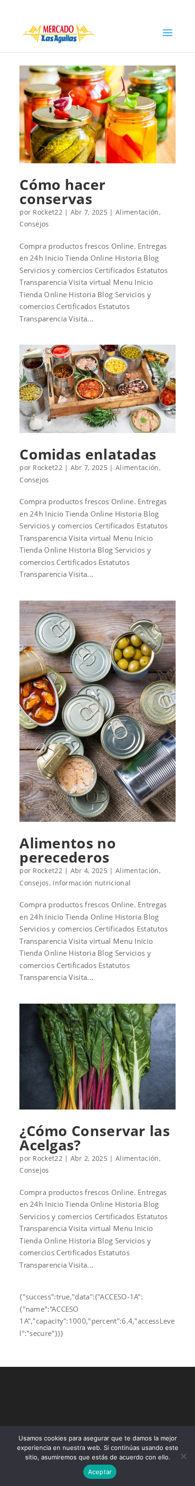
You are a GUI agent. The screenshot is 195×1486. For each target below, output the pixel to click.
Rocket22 (47, 211)
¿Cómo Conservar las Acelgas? (94, 1138)
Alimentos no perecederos (67, 850)
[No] (183, 1456)
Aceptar (100, 1472)
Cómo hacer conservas (62, 191)
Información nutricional (92, 882)
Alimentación (137, 211)
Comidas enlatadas (87, 454)
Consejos (34, 223)
